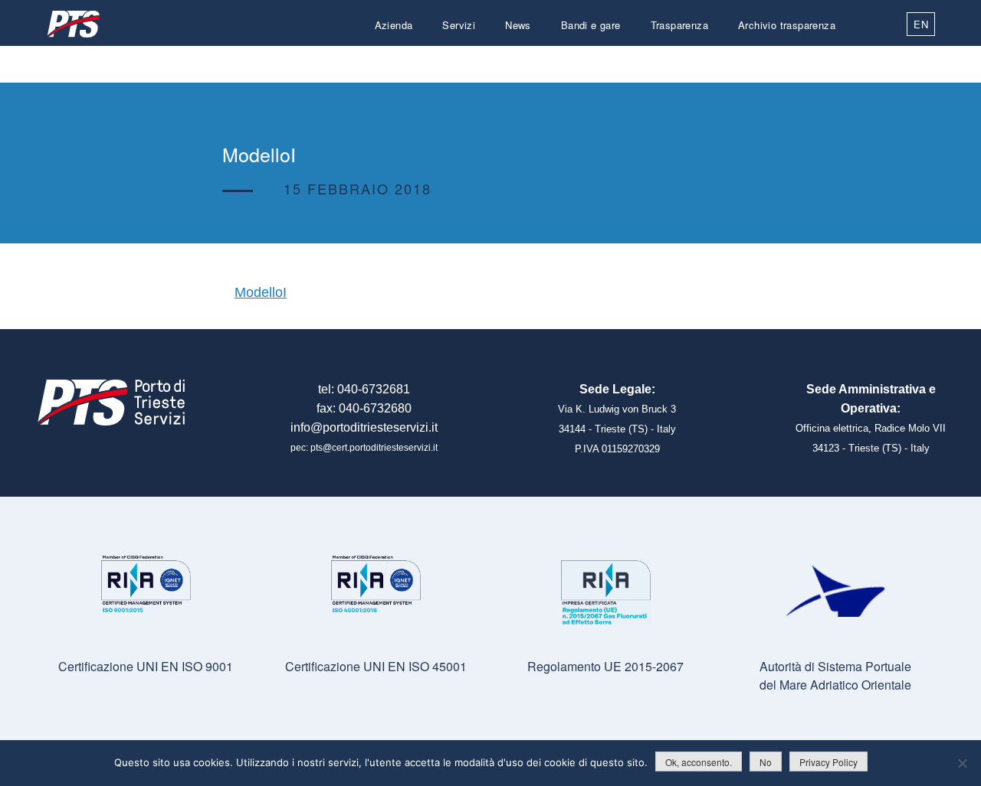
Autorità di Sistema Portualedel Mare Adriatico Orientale (835, 675)
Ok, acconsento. (698, 761)
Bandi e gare (591, 25)
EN (921, 24)
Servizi (458, 25)
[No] (962, 763)
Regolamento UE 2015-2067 (605, 666)
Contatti (817, 61)
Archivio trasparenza (786, 25)
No (766, 761)
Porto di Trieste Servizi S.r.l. (73, 24)
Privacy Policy (828, 761)
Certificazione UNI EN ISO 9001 (145, 666)
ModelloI (261, 292)
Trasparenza (679, 25)
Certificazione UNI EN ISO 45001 (376, 666)
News (518, 25)
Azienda (394, 25)
